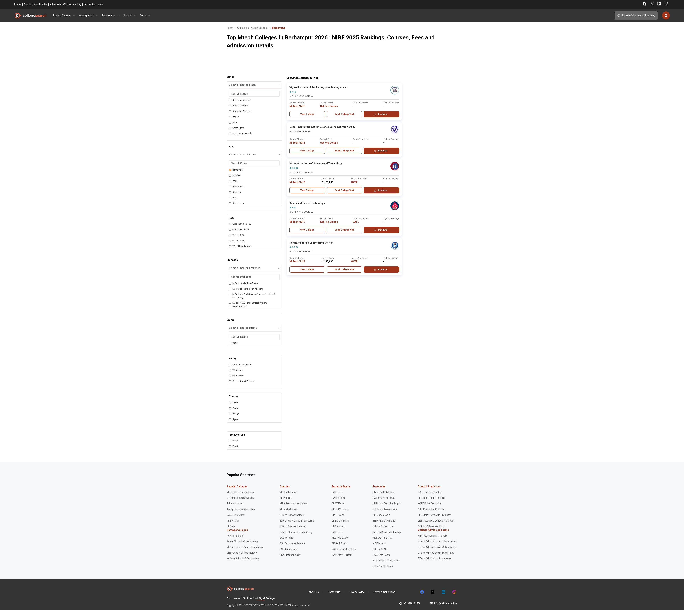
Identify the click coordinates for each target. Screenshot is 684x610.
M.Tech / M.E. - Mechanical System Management (249, 304)
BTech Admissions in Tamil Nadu (436, 552)
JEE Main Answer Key (385, 509)
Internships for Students (386, 560)
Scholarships (40, 4)
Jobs (100, 4)
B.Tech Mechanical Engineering (297, 520)
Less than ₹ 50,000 (241, 224)
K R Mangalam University (240, 497)
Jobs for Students (383, 566)
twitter (432, 592)
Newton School (235, 535)
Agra (234, 197)
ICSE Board (379, 543)
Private (235, 446)
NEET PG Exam (340, 509)
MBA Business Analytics (293, 503)
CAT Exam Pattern (342, 554)
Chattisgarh (238, 128)
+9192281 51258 (412, 603)
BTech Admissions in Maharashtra (437, 547)
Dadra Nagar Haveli (241, 133)
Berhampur (237, 170)
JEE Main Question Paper (387, 503)
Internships (89, 4)
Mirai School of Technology (242, 552)
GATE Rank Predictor (429, 492)
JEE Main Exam (340, 520)
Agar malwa (238, 186)
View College (307, 114)
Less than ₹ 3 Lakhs (242, 364)
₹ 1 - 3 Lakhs (238, 235)
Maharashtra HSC (383, 537)
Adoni (235, 181)
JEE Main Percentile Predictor (434, 515)
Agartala (236, 192)
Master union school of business (245, 547)
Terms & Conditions (384, 592)
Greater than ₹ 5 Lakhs (243, 381)
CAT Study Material (383, 497)
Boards (27, 4)
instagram (454, 592)
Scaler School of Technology (242, 541)
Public (235, 441)
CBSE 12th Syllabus (384, 492)
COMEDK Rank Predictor (431, 526)
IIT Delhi (231, 526)
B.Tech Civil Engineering (293, 526)
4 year (235, 419)
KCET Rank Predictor (429, 503)
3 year (235, 414)
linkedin (443, 592)
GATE (235, 343)
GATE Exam (338, 497)
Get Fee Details (329, 106)
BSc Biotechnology (290, 554)
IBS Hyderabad (235, 503)
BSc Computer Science (292, 543)
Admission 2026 (58, 4)
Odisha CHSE (380, 549)
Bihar (235, 122)
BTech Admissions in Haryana (434, 558)
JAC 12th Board (381, 554)
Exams (17, 4)
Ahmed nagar (239, 203)
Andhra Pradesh (240, 105)
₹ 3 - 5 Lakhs (238, 240)
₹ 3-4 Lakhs (237, 370)
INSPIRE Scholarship (384, 520)
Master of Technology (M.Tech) (247, 289)
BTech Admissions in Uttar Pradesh (437, 541)
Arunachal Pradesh (241, 111)
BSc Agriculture (288, 549)
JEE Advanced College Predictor (436, 520)
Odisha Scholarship (383, 526)
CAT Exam (337, 492)
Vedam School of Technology (243, 558)
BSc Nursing (286, 537)
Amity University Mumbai (241, 509)
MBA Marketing (288, 509)
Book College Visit (344, 114)
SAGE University (236, 515)
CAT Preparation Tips (344, 549)
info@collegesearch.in (445, 603)
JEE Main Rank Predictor (431, 497)
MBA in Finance (288, 492)
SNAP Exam (338, 526)
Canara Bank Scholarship (387, 532)
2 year (235, 408)
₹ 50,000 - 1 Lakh (240, 229)
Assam (236, 117)
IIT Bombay (233, 520)
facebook (422, 592)
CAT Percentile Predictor (431, 509)
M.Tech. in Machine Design (245, 283)
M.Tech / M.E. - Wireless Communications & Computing (253, 296)
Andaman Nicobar (241, 100)
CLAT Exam (338, 503)
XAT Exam (337, 532)
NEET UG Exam (340, 537)
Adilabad (236, 175)
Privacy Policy (356, 592)
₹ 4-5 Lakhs (237, 375)
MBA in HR (285, 497)
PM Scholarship (381, 515)
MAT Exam (338, 515)
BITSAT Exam (339, 543)
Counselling (75, 4)
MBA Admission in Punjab (432, 535)
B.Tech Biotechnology (292, 515)
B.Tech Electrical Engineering (296, 532)
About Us (314, 592)
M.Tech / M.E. (297, 106)
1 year (235, 402)
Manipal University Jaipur (241, 492)
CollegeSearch (30, 15)
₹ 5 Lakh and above (241, 246)
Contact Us (334, 592)
